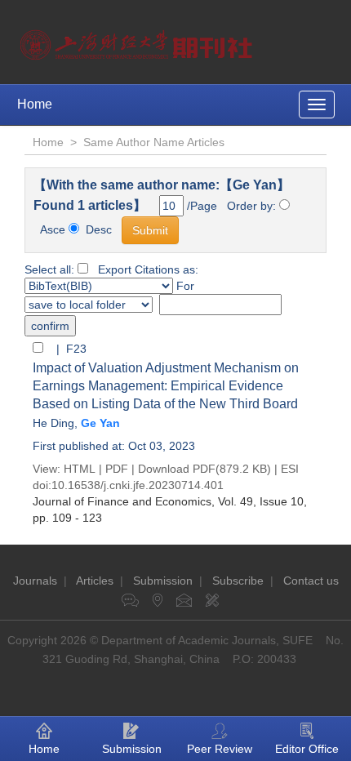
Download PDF (176, 468)
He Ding (53, 422)
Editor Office (307, 748)
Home (34, 104)
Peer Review (219, 748)
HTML (80, 468)
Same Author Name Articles (153, 142)
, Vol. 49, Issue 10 (168, 501)
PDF (116, 468)
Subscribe (238, 580)
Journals (35, 580)
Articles (94, 580)
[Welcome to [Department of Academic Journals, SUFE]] (138, 40)
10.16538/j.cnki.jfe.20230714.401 (137, 485)
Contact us (311, 580)
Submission (163, 580)
